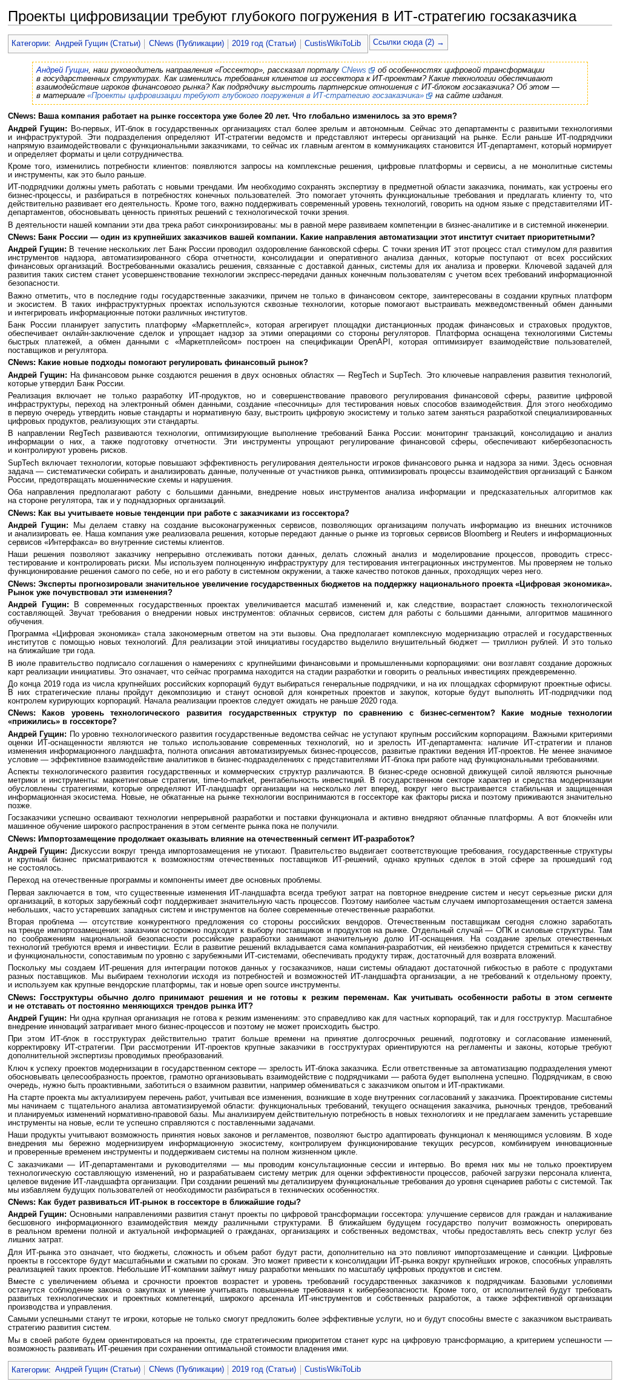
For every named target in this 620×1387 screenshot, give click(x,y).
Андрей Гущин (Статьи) (97, 43)
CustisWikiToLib (333, 43)
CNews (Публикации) (186, 43)
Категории (30, 43)
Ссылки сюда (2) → (408, 42)
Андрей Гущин (62, 70)
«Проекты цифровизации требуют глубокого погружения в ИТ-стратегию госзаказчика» (255, 95)
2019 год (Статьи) (264, 43)
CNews (353, 70)
